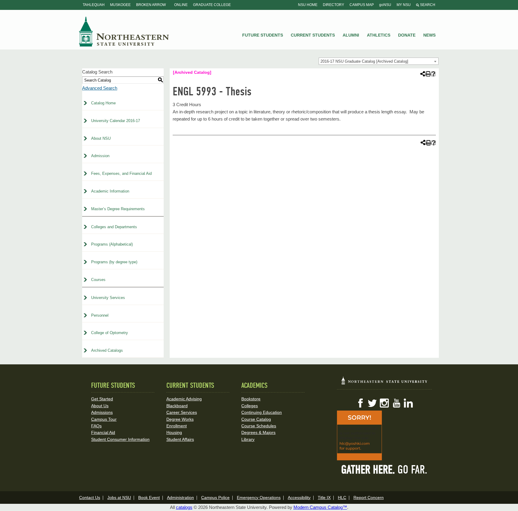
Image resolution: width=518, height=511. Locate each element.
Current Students (313, 35)
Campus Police (215, 497)
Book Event (149, 497)
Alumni (351, 35)
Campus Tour (104, 419)
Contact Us (89, 497)
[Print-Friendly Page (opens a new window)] (427, 74)
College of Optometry (109, 332)
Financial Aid (103, 432)
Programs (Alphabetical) (112, 244)
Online (181, 5)
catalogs (184, 507)
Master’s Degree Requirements (118, 209)
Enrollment (176, 425)
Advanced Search (99, 88)
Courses (98, 279)
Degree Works (180, 419)
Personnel (100, 315)
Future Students (262, 35)
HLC (342, 497)
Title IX (324, 497)
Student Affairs (180, 439)
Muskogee (120, 5)
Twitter (372, 403)
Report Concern (368, 497)
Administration (180, 497)
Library (248, 439)
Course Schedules (258, 425)
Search (427, 5)
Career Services (181, 412)
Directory (333, 5)
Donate (406, 35)
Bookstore (250, 398)
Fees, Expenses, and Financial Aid (121, 173)
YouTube (396, 403)
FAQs (96, 425)
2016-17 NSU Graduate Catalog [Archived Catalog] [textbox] (364, 61)
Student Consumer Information (120, 439)
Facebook (360, 403)
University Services (108, 297)
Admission (100, 156)
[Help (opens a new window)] (433, 74)
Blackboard (177, 405)
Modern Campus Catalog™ (320, 507)
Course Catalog (256, 419)
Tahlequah (94, 5)
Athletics (378, 35)
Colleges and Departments (114, 227)
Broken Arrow (151, 5)
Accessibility (299, 497)
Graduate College (212, 5)
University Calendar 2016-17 (115, 120)
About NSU (101, 138)
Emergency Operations (259, 497)
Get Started (102, 398)
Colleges (249, 405)
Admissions (102, 412)
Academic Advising (184, 398)
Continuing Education (261, 412)
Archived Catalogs (107, 350)
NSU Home (307, 5)
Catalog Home (103, 103)
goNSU (385, 5)
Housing (174, 432)
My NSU (404, 5)
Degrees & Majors (258, 432)
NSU (124, 31)
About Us (100, 405)
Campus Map (362, 5)
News (429, 35)
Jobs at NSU (119, 497)
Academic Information (110, 191)
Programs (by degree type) (114, 262)
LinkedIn (408, 403)
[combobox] (379, 61)
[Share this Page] (422, 74)
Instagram (384, 403)
